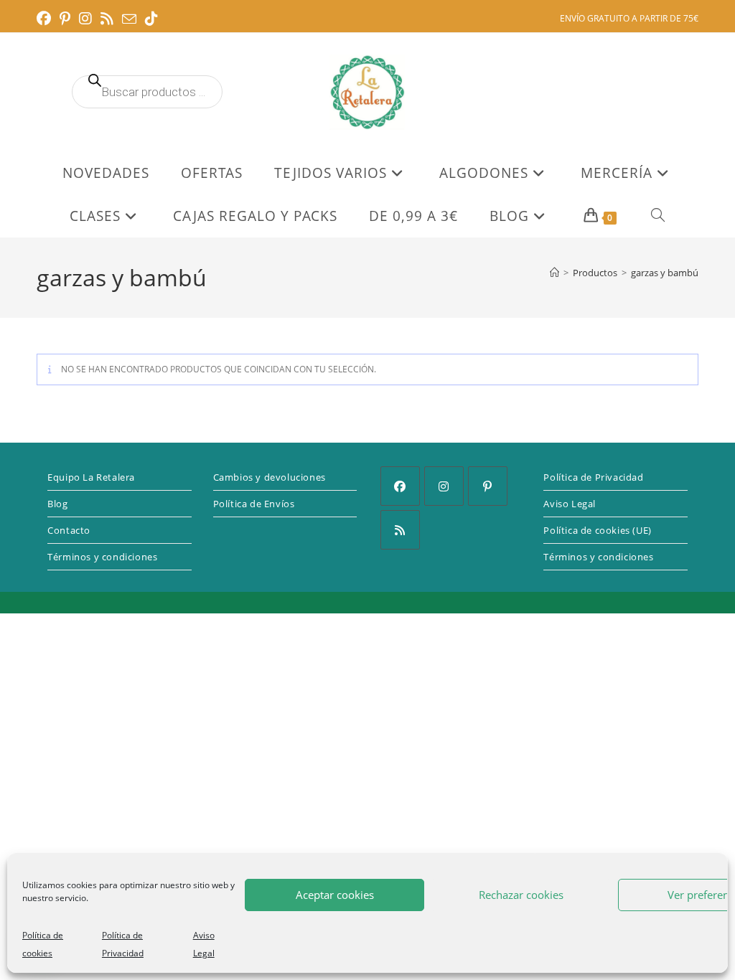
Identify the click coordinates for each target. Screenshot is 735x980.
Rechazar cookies (521, 894)
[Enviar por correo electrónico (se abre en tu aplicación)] (129, 19)
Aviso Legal (569, 503)
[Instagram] (444, 486)
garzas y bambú (664, 272)
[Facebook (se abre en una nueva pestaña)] (46, 18)
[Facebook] (400, 486)
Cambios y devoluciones (269, 477)
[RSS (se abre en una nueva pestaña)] (107, 18)
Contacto (68, 530)
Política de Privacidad (593, 477)
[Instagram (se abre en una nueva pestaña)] (85, 18)
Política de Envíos (254, 503)
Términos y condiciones (102, 556)
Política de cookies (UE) (597, 530)
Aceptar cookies (335, 894)
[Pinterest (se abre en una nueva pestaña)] (65, 18)
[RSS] (400, 530)
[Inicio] (554, 272)
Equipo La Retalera (91, 477)
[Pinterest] (487, 486)
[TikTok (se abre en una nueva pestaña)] (151, 18)
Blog (57, 503)
